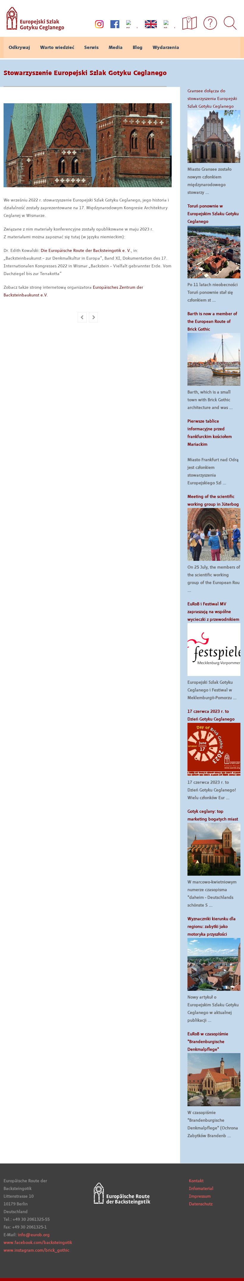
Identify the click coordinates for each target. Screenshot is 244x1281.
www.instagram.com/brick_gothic (36, 1250)
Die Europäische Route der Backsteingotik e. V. (86, 250)
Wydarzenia (166, 47)
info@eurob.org (34, 1234)
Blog (138, 47)
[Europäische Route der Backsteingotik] (34, 28)
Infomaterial (201, 1188)
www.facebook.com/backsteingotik (38, 1242)
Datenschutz (200, 1204)
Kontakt (196, 1180)
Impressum (200, 1196)
